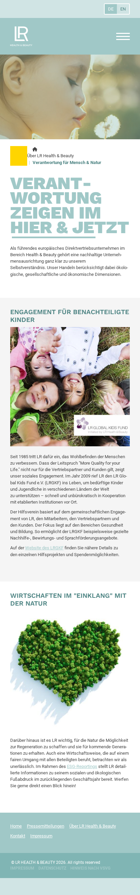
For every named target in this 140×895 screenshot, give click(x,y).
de (110, 9)
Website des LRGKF (44, 547)
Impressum (41, 835)
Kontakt (17, 835)
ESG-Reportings (82, 766)
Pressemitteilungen (45, 826)
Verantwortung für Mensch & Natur (67, 162)
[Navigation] (120, 36)
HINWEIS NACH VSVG (90, 868)
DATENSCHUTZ (52, 868)
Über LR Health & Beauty (50, 155)
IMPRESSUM (22, 868)
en (123, 9)
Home (16, 826)
